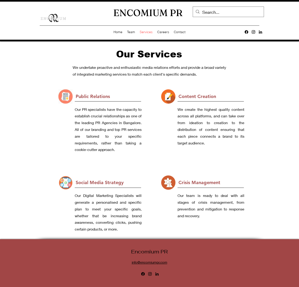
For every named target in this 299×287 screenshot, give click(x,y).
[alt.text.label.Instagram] (253, 32)
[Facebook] (246, 32)
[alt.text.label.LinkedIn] (260, 32)
